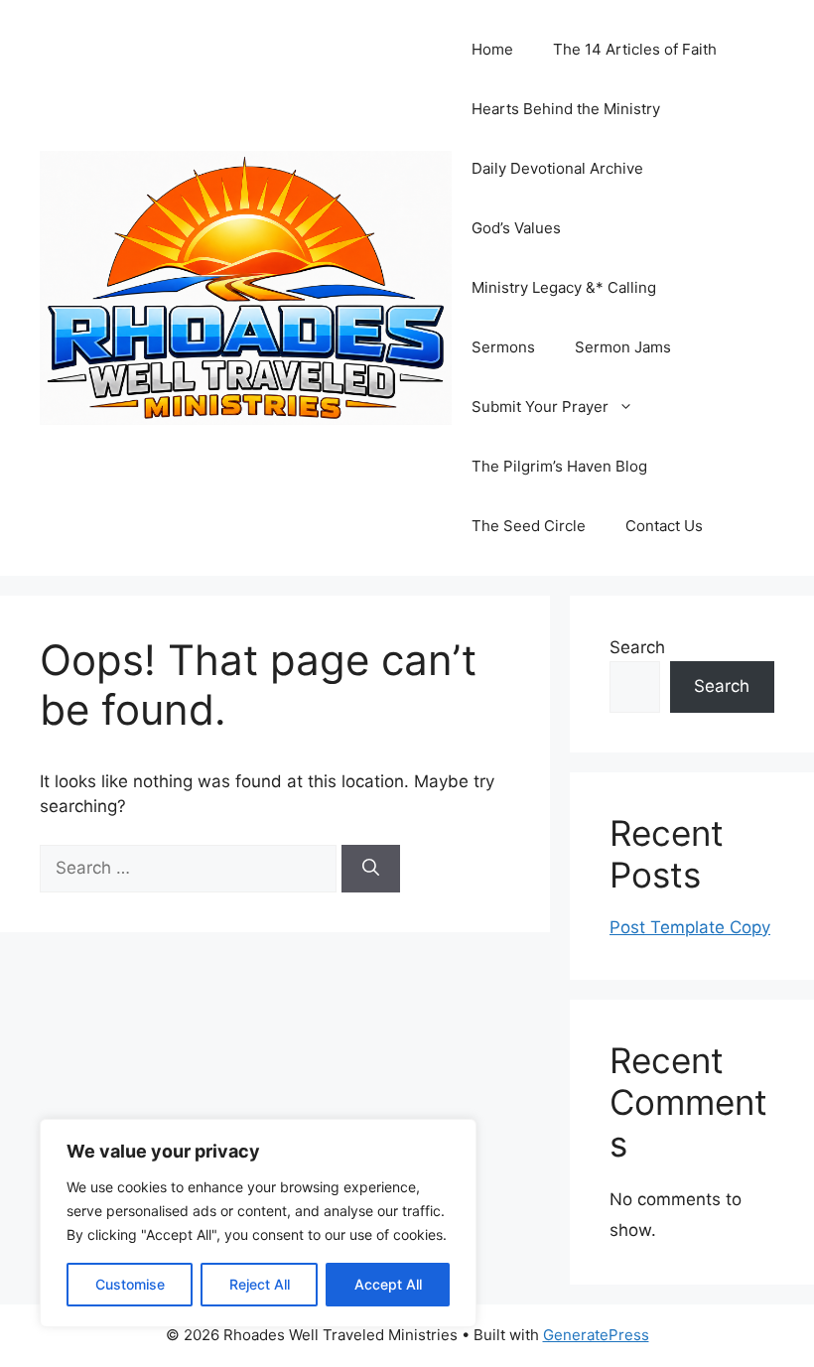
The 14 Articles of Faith (635, 49)
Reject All (259, 1284)
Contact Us (664, 525)
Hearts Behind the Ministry (566, 108)
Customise (130, 1284)
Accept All (388, 1284)
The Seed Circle (529, 525)
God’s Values (516, 227)
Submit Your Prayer (540, 406)
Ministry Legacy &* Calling (564, 287)
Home (492, 49)
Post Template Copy (690, 927)
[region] (258, 1223)
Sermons (503, 347)
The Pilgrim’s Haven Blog (559, 466)
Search (637, 647)
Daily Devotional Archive (557, 168)
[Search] (370, 868)
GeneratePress (596, 1334)
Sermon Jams (623, 347)
